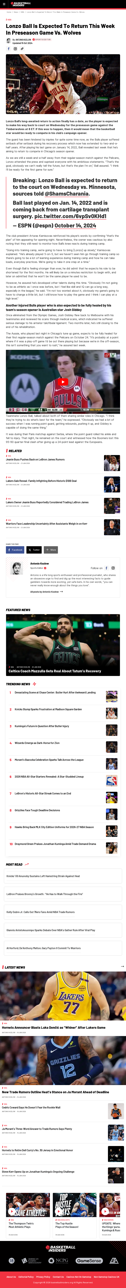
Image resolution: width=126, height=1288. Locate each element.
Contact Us (58, 1276)
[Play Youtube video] (63, 382)
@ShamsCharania (67, 193)
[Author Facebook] (8, 48)
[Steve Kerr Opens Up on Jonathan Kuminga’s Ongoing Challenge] (116, 1175)
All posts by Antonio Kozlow (44, 591)
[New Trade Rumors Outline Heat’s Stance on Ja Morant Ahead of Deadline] (63, 1060)
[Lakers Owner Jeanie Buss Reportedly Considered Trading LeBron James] (112, 505)
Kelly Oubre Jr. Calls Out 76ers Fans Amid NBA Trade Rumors (41, 912)
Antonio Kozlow (12, 463)
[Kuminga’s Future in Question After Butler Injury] (111, 729)
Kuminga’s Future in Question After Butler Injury (42, 726)
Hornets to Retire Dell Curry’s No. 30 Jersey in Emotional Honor (37, 1150)
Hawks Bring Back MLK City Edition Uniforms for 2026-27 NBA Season (54, 827)
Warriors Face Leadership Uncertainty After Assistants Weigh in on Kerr (46, 523)
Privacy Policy (43, 1276)
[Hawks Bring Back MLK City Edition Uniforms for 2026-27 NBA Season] (111, 830)
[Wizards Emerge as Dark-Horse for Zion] (111, 746)
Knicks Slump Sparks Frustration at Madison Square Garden (48, 709)
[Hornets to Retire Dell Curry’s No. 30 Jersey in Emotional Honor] (116, 1153)
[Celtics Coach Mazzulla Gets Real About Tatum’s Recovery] (63, 644)
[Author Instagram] (15, 48)
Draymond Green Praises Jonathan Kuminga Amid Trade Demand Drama (55, 843)
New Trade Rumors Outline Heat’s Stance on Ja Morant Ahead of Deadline (55, 1092)
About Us (11, 1276)
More (53, 549)
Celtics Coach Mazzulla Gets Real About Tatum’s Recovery (55, 671)
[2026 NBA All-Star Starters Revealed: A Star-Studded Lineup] (111, 780)
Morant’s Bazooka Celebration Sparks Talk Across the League (49, 759)
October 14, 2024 (75, 225)
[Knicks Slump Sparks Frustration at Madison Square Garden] (111, 713)
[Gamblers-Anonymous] (114, 1261)
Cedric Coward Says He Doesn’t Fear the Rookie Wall (31, 1107)
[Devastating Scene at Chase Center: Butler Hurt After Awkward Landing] (111, 696)
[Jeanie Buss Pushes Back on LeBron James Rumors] (112, 462)
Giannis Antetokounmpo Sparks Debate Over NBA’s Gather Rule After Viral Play (51, 930)
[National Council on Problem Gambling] (58, 1261)
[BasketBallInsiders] (21, 4)
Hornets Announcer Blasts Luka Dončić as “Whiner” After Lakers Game (53, 1027)
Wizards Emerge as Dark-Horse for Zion (37, 742)
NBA (22, 12)
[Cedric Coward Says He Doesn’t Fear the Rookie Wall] (116, 1111)
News (16, 12)
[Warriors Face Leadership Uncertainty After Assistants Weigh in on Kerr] (112, 527)
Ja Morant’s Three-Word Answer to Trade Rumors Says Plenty (37, 1128)
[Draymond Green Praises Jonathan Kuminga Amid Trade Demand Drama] (111, 847)
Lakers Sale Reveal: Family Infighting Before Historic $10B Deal (41, 480)
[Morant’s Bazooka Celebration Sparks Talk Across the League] (111, 763)
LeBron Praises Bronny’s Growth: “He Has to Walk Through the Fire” (45, 894)
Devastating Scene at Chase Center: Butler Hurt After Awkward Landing (55, 692)
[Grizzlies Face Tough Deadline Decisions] (111, 814)
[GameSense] (89, 1261)
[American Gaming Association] (31, 1261)
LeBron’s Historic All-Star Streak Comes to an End (43, 793)
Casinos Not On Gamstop (78, 1276)
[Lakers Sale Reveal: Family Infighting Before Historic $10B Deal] (112, 484)
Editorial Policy (26, 1276)
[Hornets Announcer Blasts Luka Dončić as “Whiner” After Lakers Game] (63, 995)
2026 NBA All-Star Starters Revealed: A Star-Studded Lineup (49, 776)
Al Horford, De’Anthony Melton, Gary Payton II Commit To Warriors (44, 948)
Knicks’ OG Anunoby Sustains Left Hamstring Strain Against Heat (43, 876)
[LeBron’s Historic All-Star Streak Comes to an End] (111, 797)
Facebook (17, 549)
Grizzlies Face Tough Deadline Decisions (37, 810)
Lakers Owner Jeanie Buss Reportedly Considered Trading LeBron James (47, 502)
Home (9, 12)
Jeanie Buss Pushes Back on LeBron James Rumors (35, 459)
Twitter (36, 549)
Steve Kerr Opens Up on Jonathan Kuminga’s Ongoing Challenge (38, 1171)
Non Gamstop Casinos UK (106, 1276)
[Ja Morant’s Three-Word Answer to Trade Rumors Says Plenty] (116, 1132)
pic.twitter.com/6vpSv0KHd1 (70, 216)
